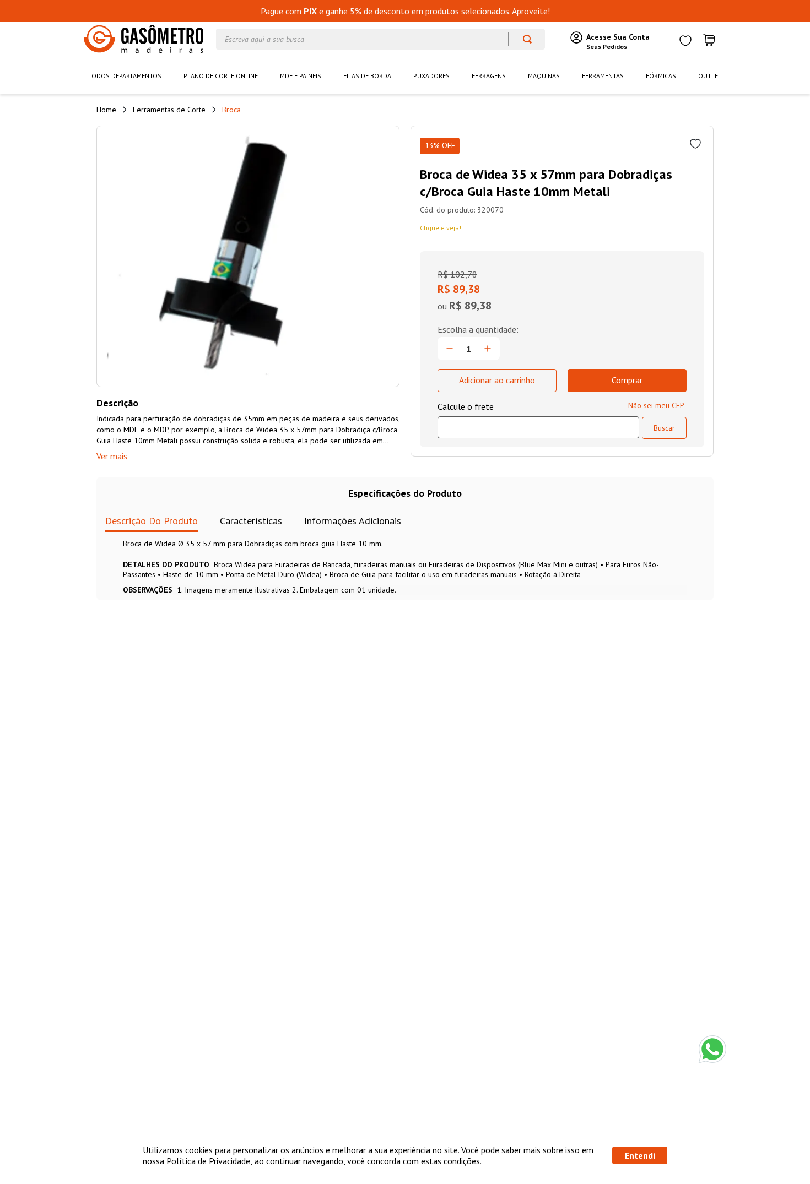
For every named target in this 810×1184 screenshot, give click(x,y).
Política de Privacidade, (209, 1160)
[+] (487, 348)
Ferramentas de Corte (169, 110)
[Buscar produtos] (522, 39)
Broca (231, 110)
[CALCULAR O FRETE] (664, 428)
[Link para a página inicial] (106, 110)
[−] (449, 348)
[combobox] (380, 39)
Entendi (640, 1155)
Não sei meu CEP (656, 405)
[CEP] (538, 419)
